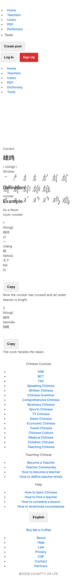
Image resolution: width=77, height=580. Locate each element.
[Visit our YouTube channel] (45, 525)
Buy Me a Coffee (38, 530)
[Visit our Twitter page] (36, 525)
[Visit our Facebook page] (31, 525)
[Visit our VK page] (40, 525)
